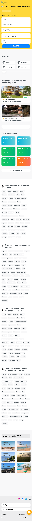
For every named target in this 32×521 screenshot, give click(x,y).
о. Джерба (27, 251)
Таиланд (23, 233)
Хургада (4, 251)
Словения (11, 233)
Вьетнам (15, 216)
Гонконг (21, 216)
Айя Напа (9, 279)
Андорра (4, 212)
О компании (21, 514)
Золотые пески (6, 275)
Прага (18, 282)
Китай (22, 223)
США (17, 233)
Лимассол (23, 279)
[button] (16, 19)
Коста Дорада (25, 290)
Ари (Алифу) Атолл (7, 258)
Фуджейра (10, 265)
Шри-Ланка (16, 209)
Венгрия (17, 212)
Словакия (4, 233)
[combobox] (16, 19)
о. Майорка (5, 293)
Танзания (24, 209)
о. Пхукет (17, 261)
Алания (26, 293)
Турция (4, 191)
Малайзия (17, 226)
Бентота (4, 261)
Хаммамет (4, 254)
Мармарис (4, 300)
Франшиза (4, 514)
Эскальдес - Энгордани (8, 268)
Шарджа (17, 265)
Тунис (3, 209)
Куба (17, 223)
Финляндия (12, 237)
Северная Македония (20, 198)
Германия (7, 11)
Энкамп (24, 265)
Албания (4, 202)
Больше (17, 127)
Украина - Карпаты (7, 205)
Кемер (21, 297)
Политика (27, 518)
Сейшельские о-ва (20, 230)
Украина (9, 209)
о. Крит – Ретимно (25, 286)
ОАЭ (18, 194)
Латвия (27, 223)
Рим (9, 290)
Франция (4, 237)
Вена (23, 268)
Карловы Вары (11, 282)
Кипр (22, 194)
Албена (13, 272)
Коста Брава (16, 290)
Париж (24, 282)
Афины (4, 286)
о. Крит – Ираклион (13, 286)
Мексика (24, 205)
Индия (19, 202)
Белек (10, 297)
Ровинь (27, 275)
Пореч (21, 275)
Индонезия (26, 219)
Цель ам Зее (5, 272)
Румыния (10, 230)
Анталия (4, 297)
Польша (4, 230)
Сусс (10, 254)
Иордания (11, 223)
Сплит (3, 279)
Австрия (11, 212)
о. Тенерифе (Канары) (16, 293)
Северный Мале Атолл (20, 258)
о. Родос (4, 290)
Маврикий (24, 226)
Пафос (4, 282)
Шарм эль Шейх (12, 251)
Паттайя (10, 261)
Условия (20, 518)
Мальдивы (17, 205)
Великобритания (6, 216)
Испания (4, 194)
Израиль (4, 223)
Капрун (18, 268)
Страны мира (11, 15)
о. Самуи (23, 261)
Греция (22, 191)
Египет (9, 191)
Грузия (13, 219)
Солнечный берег (21, 272)
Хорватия (4, 198)
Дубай (3, 265)
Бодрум (16, 297)
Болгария (15, 191)
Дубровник (15, 275)
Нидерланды (5, 219)
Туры (3, 15)
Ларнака (16, 279)
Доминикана (12, 202)
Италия (11, 198)
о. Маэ (20, 251)
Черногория (11, 194)
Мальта (4, 226)
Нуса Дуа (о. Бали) (19, 254)
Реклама (3, 518)
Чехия (18, 237)
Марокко (10, 226)
